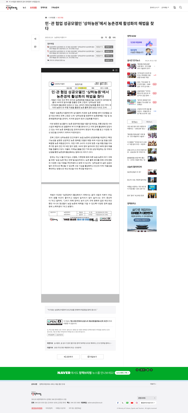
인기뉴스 (135, 122)
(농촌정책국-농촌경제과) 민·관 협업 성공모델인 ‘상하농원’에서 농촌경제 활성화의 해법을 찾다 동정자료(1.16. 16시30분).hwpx (71, 48)
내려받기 (108, 47)
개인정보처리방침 (36, 408)
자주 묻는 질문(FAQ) (75, 408)
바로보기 (98, 47)
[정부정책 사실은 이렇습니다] (142, 51)
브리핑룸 (33, 7)
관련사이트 (142, 398)
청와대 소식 (154, 7)
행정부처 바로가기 (147, 403)
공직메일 (164, 7)
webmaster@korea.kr (95, 402)
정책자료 (44, 7)
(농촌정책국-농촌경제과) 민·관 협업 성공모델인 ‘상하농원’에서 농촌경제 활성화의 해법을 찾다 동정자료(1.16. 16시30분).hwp (71, 56)
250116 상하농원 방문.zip (57, 60)
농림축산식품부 (59, 37)
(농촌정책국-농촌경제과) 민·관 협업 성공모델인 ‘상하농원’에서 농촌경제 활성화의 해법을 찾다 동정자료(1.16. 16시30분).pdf (71, 52)
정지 (147, 369)
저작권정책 (51, 335)
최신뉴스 (149, 122)
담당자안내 (59, 335)
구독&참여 (55, 7)
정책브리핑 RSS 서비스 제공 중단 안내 (52, 384)
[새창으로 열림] (110, 37)
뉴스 (24, 7)
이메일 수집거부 (61, 408)
